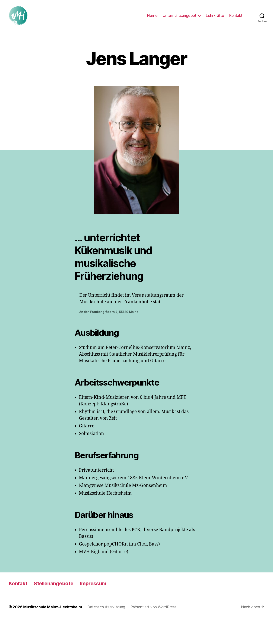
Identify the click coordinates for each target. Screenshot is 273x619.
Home (152, 15)
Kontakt (236, 15)
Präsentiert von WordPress (153, 607)
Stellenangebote (53, 583)
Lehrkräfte (215, 15)
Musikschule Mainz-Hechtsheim (52, 607)
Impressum (93, 583)
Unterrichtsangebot (179, 15)
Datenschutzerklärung (106, 607)
